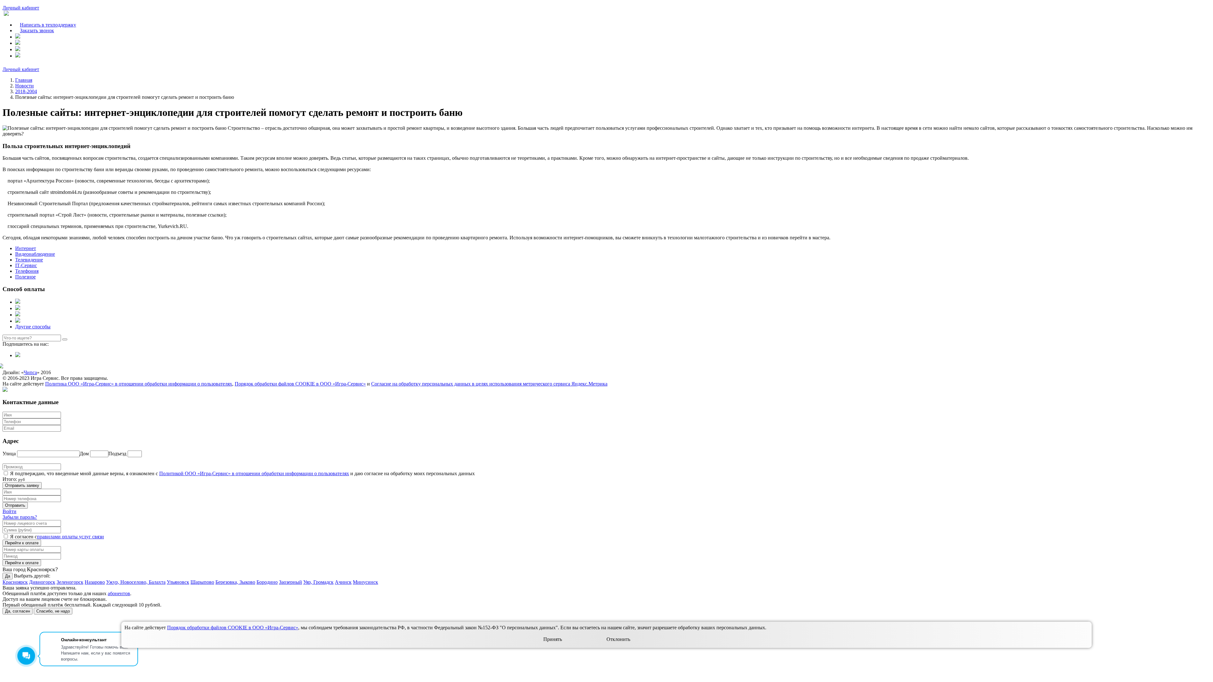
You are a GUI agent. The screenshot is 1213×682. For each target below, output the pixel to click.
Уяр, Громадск (318, 582)
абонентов (119, 593)
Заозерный (290, 582)
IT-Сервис (26, 265)
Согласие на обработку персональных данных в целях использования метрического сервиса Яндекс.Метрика (489, 383)
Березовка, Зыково (235, 582)
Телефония (27, 271)
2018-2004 (26, 91)
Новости (24, 85)
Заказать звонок (37, 30)
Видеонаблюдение (35, 254)
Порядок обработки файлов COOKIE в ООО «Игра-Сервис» (300, 383)
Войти (9, 511)
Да (7, 576)
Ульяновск (178, 582)
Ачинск (343, 582)
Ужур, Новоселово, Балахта (136, 582)
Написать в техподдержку (48, 24)
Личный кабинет (21, 7)
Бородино (267, 582)
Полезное (25, 276)
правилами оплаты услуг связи (70, 536)
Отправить (15, 505)
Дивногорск (42, 582)
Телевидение (29, 259)
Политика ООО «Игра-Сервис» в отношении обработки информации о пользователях (138, 383)
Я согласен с (23, 536)
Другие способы (33, 326)
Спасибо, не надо (53, 611)
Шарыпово (202, 582)
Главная (23, 80)
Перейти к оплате (22, 543)
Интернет (25, 248)
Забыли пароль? (20, 517)
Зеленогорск (70, 582)
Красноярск (15, 582)
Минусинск (365, 582)
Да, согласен (17, 611)
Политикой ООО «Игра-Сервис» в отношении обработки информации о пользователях (254, 473)
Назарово (95, 582)
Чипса (30, 372)
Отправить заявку (22, 485)
